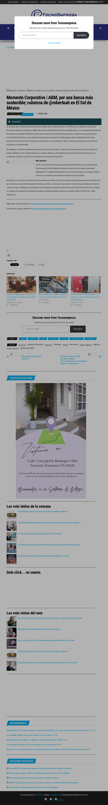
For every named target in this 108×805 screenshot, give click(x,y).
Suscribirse (81, 35)
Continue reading (54, 43)
